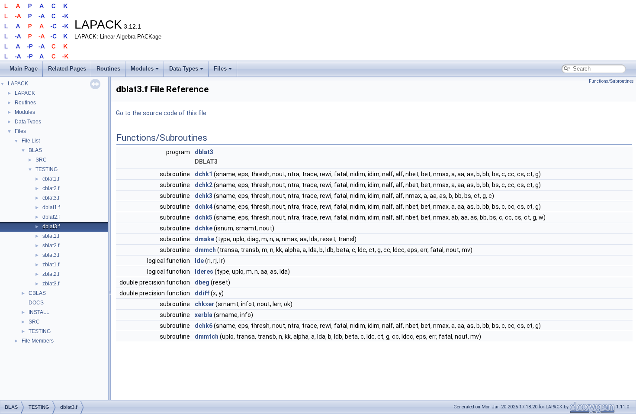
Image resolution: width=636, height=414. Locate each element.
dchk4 (203, 206)
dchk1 (203, 174)
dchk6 (203, 325)
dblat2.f (51, 217)
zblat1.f (50, 265)
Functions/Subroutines (611, 81)
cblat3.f (50, 198)
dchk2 (203, 184)
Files (220, 68)
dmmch (205, 249)
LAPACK (18, 84)
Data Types (183, 68)
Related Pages (67, 68)
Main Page (24, 68)
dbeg (202, 282)
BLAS (35, 150)
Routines (108, 68)
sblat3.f (50, 255)
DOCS (36, 303)
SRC (41, 160)
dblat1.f (51, 207)
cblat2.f (50, 188)
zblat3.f (50, 284)
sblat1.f (50, 236)
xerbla (203, 314)
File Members (38, 341)
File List (31, 141)
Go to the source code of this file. (162, 113)
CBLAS (37, 293)
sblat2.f (50, 246)
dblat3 (204, 152)
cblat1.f (50, 179)
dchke (203, 228)
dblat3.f (51, 226)
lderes (204, 271)
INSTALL (39, 312)
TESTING (46, 169)
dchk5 (203, 217)
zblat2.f (50, 274)
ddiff (202, 293)
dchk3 (203, 195)
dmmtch (206, 336)
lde (199, 260)
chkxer (204, 304)
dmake (204, 239)
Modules (142, 68)
